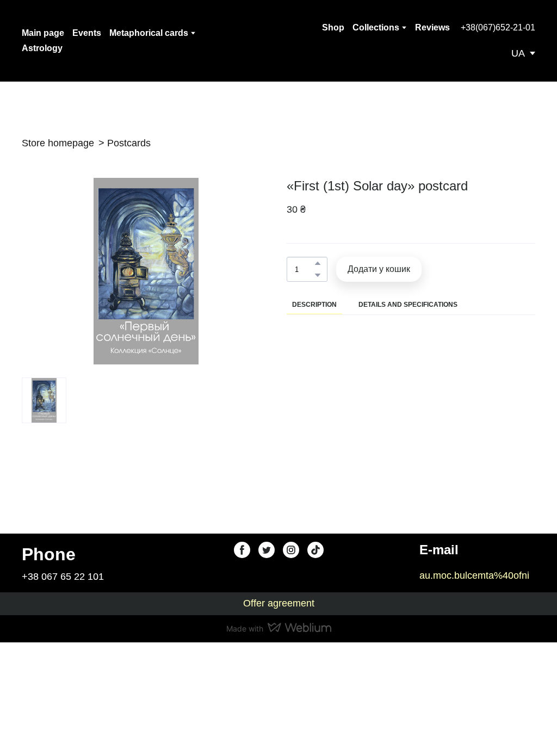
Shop (333, 27)
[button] (498, 27)
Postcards (129, 143)
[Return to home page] (268, 40)
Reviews (432, 27)
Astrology (42, 48)
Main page (43, 33)
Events (86, 33)
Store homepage (58, 143)
